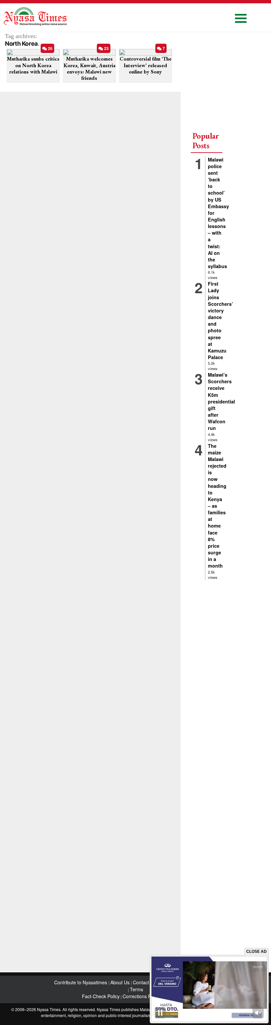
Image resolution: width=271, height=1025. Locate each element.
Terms (136, 989)
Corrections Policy (141, 996)
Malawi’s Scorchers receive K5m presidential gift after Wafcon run (221, 401)
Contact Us (145, 982)
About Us (120, 982)
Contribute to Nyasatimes (81, 982)
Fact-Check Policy (101, 996)
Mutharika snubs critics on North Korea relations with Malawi (33, 65)
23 (106, 48)
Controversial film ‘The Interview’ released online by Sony (146, 65)
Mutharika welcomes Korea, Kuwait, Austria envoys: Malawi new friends (89, 68)
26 (50, 48)
